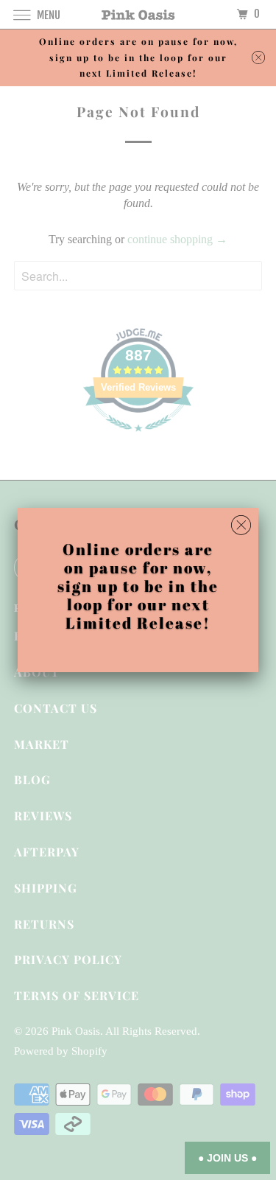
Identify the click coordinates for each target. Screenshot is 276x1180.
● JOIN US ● (227, 1158)
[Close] (241, 525)
